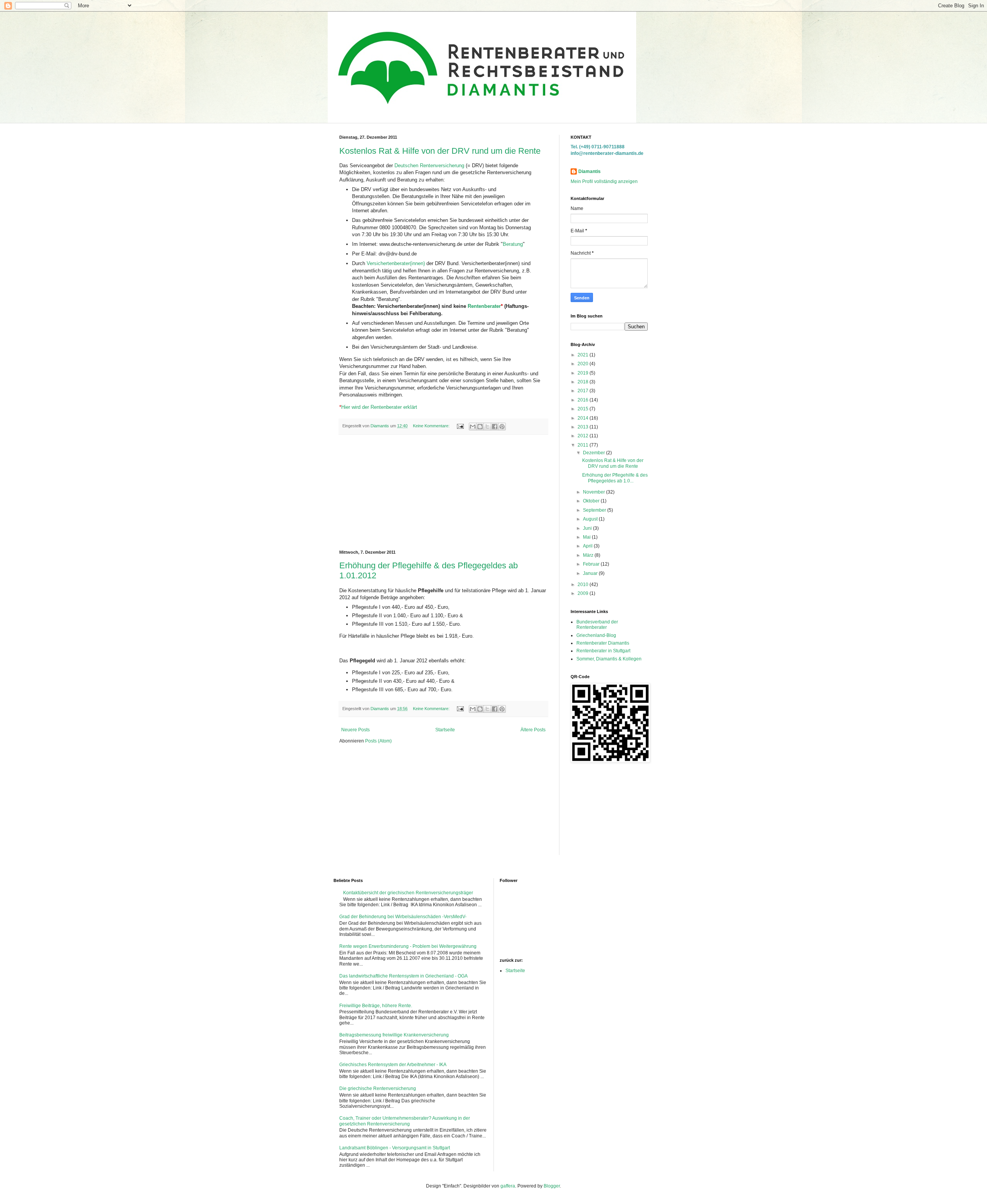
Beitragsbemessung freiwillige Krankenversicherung (394, 1035)
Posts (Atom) (378, 741)
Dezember (594, 452)
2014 (584, 418)
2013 (584, 427)
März (589, 555)
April (588, 546)
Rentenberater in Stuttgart (603, 650)
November (594, 492)
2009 (584, 593)
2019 (584, 373)
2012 (584, 435)
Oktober (592, 501)
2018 (584, 382)
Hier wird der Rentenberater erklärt (378, 407)
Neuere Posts (355, 729)
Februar (592, 564)
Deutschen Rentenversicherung (429, 165)
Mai (587, 537)
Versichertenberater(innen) (396, 263)
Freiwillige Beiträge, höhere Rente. (375, 1005)
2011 (584, 445)
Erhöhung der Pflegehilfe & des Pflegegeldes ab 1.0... (615, 477)
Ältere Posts (533, 729)
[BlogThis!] (480, 426)
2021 (584, 355)
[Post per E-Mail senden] (460, 425)
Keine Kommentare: (432, 425)
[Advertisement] (443, 492)
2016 (584, 400)
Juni (588, 528)
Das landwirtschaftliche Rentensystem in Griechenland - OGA (403, 976)
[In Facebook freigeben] (495, 426)
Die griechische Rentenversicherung (377, 1088)
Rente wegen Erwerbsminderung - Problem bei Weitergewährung (408, 946)
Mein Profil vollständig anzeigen (604, 181)
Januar (591, 573)
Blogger (552, 1186)
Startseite (445, 729)
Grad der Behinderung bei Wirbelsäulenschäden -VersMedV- (403, 916)
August (591, 519)
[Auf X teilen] (487, 426)
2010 (584, 584)
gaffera (507, 1186)
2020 (584, 363)
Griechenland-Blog (596, 635)
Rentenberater (484, 306)
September (595, 510)
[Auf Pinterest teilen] (502, 426)
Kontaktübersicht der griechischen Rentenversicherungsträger (408, 892)
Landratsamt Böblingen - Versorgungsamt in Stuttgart (394, 1148)
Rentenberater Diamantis (602, 643)
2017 (584, 390)
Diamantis (589, 171)
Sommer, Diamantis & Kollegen (609, 659)
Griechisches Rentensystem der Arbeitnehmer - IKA (392, 1064)
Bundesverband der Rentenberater (597, 624)
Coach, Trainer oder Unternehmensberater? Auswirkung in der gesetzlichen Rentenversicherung (404, 1120)
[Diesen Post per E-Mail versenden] (473, 426)
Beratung (513, 244)
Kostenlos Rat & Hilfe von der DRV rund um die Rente (440, 151)
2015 (584, 409)
